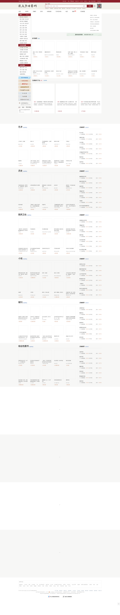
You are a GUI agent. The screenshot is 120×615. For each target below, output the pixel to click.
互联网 (25, 36)
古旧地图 (21, 49)
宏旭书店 (81, 161)
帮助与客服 (28, 107)
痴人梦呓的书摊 (82, 263)
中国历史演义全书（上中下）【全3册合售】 (23, 375)
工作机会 (78, 604)
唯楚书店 (81, 170)
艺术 (26, 25)
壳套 (26, 69)
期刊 (21, 19)
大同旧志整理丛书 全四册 (35, 199)
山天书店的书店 (82, 287)
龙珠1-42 (32, 155)
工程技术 (21, 36)
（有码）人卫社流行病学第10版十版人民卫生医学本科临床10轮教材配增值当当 (46, 375)
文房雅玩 (27, 56)
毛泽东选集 (20, 218)
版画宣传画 (25, 51)
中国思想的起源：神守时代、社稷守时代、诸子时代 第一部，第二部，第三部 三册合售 (23, 200)
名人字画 (26, 47)
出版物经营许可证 (66, 605)
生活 (23, 34)
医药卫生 (26, 38)
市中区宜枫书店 (82, 346)
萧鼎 (43, 599)
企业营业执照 (73, 605)
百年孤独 (33, 598)
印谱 (23, 56)
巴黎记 (20, 599)
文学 (23, 23)
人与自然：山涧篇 (21, 155)
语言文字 (27, 23)
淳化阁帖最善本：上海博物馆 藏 (46, 156)
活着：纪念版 (44, 286)
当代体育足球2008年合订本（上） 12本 (59, 331)
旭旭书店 (81, 394)
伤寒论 (90, 598)
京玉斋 (80, 258)
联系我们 (60, 604)
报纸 (23, 19)
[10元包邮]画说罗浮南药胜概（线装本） (35, 263)
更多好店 (87, 141)
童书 (21, 34)
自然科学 (21, 38)
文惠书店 (81, 331)
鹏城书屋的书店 (82, 195)
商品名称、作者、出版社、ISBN (52, 6)
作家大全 (100, 604)
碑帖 (21, 56)
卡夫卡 (69, 599)
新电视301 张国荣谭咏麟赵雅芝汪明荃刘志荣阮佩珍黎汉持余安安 (70, 331)
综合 (26, 32)
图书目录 (86, 604)
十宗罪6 (31, 306)
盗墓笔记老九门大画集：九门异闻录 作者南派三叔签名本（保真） (47, 175)
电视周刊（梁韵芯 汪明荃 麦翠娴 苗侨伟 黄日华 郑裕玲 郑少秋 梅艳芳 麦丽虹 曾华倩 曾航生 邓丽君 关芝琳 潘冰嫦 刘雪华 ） (23, 331)
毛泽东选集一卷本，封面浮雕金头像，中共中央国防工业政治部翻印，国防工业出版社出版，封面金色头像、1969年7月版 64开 (23, 394)
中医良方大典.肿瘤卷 (70, 262)
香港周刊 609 (56, 350)
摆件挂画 (24, 71)
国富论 (64, 598)
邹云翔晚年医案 (45, 242)
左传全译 (55, 199)
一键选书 (81, 297)
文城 (97, 598)
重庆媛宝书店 (82, 292)
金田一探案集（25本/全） (59, 306)
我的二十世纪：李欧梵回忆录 (37, 55)
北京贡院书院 (82, 253)
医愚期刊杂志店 (82, 341)
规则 (23, 107)
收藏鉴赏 (26, 21)
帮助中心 (65, 604)
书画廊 (80, 214)
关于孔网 (56, 604)
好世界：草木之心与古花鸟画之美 (37, 74)
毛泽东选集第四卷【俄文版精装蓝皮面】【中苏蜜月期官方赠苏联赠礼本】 (34, 394)
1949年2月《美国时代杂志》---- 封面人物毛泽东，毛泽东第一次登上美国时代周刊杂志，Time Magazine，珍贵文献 (35, 331)
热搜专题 (20, 598)
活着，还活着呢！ (83, 73)
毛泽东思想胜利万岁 (58, 393)
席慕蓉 (50, 599)
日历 (21, 69)
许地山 (54, 599)
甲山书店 (81, 146)
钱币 (25, 54)
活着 (29, 598)
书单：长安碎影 (93, 26)
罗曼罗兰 (39, 599)
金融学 (78, 598)
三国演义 (67, 155)
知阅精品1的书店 (83, 234)
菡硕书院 (81, 200)
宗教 (26, 29)
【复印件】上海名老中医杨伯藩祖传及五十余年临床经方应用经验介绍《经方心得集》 (23, 243)
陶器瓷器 (21, 60)
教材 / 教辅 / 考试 (23, 40)
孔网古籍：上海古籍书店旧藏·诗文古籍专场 (94, 22)
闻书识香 (81, 351)
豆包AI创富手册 (94, 73)
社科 (23, 32)
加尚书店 (81, 370)
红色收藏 (21, 62)
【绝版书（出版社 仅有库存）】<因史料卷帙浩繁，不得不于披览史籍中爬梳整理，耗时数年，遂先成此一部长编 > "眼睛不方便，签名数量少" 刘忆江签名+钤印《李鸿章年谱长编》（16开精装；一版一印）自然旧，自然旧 (35, 219)
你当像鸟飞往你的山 (58, 598)
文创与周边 (22, 65)
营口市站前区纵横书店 (84, 219)
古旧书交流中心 (25, 103)
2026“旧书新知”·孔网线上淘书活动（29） (94, 31)
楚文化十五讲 (58, 73)
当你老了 (68, 598)
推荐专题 (21, 595)
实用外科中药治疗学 (46, 262)
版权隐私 (69, 604)
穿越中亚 (43, 218)
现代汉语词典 (68, 374)
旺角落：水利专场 (93, 15)
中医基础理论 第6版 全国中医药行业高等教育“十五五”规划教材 (23, 263)
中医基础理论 (32, 242)
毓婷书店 (81, 307)
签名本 (25, 42)
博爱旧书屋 (81, 151)
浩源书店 (81, 175)
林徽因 (35, 599)
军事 (26, 27)
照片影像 (26, 49)
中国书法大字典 (69, 174)
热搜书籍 (95, 604)
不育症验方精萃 (57, 262)
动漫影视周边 (22, 74)
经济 (21, 32)
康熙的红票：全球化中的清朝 (46, 200)
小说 (21, 23)
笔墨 (21, 67)
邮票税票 (21, 54)
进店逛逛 (45, 83)
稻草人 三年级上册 (45, 306)
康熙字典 (67, 393)
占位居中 (27, 6)
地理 (23, 25)
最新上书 (27, 14)
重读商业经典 (58, 54)
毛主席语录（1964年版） (59, 374)
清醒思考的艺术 (47, 54)
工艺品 (25, 60)
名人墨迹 (21, 47)
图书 (21, 14)
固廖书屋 (81, 380)
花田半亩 (47, 598)
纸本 (23, 67)
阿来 (28, 599)
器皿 (21, 71)
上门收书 (25, 598)
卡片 (26, 67)
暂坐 (94, 598)
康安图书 (81, 336)
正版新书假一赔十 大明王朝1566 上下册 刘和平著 (70, 307)
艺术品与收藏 (23, 45)
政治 (21, 27)
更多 (39, 41)
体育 (26, 34)
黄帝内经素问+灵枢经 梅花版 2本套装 (58, 243)
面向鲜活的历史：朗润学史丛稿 (49, 74)
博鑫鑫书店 (81, 204)
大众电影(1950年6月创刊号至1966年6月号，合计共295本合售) (23, 351)
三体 (37, 598)
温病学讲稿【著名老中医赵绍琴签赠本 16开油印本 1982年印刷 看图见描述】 (71, 243)
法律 (23, 27)
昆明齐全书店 (82, 278)
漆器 (27, 58)
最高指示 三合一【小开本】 (46, 394)
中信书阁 (81, 156)
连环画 (21, 51)
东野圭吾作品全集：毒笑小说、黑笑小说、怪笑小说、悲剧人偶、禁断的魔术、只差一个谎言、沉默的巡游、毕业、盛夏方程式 (23, 287)
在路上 (24, 599)
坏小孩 (51, 598)
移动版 (82, 604)
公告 (19, 107)
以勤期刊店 (81, 321)
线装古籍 (21, 17)
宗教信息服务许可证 (80, 605)
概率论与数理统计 (84, 598)
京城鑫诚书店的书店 (83, 166)
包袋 (23, 69)
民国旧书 (26, 17)
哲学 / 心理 (22, 29)
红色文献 (21, 42)
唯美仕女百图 (56, 155)
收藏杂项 (26, 62)
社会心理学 (74, 598)
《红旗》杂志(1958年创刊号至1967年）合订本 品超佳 (47, 351)
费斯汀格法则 (93, 54)
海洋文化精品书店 (83, 302)
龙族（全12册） (57, 286)
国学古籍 (21, 21)
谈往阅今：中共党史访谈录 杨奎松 (70, 200)
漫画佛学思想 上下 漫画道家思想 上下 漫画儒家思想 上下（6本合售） (59, 175)
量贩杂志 (81, 326)
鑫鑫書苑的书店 (82, 190)
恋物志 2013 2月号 (69, 350)
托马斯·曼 (62, 599)
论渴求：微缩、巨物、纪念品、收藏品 (72, 55)
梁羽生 (46, 599)
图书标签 (91, 604)
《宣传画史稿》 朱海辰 (84, 54)
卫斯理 (31, 599)
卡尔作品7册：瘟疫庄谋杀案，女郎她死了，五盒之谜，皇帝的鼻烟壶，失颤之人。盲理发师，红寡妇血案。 (71, 287)
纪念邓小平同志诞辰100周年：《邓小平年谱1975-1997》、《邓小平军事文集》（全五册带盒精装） (71, 219)
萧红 (58, 599)
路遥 (66, 599)
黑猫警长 (20, 174)
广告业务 (74, 604)
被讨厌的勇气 (41, 598)
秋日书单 (91, 28)
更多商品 (25, 141)
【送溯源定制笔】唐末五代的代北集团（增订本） (58, 219)
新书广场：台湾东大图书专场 (94, 18)
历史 (21, 25)
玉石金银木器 (22, 58)
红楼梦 (19, 306)
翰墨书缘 (81, 248)
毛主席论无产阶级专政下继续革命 (34, 375)
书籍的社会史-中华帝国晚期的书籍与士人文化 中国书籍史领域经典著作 (72, 74)
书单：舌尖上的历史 (94, 19)
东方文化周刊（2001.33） (46, 331)
